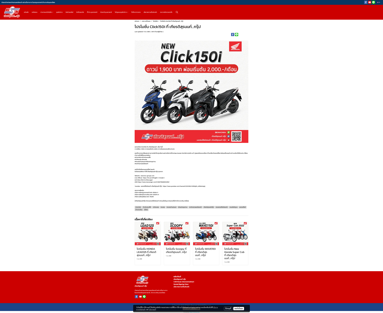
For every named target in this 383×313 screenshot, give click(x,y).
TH (379, 2)
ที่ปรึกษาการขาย (136, 12)
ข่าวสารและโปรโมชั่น (46, 12)
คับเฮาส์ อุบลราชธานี (106, 12)
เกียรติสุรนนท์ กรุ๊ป (180, 279)
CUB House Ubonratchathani (184, 281)
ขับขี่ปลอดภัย (80, 12)
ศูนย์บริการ (59, 12)
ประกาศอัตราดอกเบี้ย (166, 12)
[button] (177, 12)
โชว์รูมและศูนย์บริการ (121, 12)
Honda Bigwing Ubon (181, 284)
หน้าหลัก (26, 12)
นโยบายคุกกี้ (152, 309)
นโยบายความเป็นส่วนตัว (150, 12)
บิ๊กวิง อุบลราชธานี (92, 12)
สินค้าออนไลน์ (69, 12)
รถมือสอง (34, 12)
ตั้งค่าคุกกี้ (228, 308)
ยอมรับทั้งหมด (238, 308)
